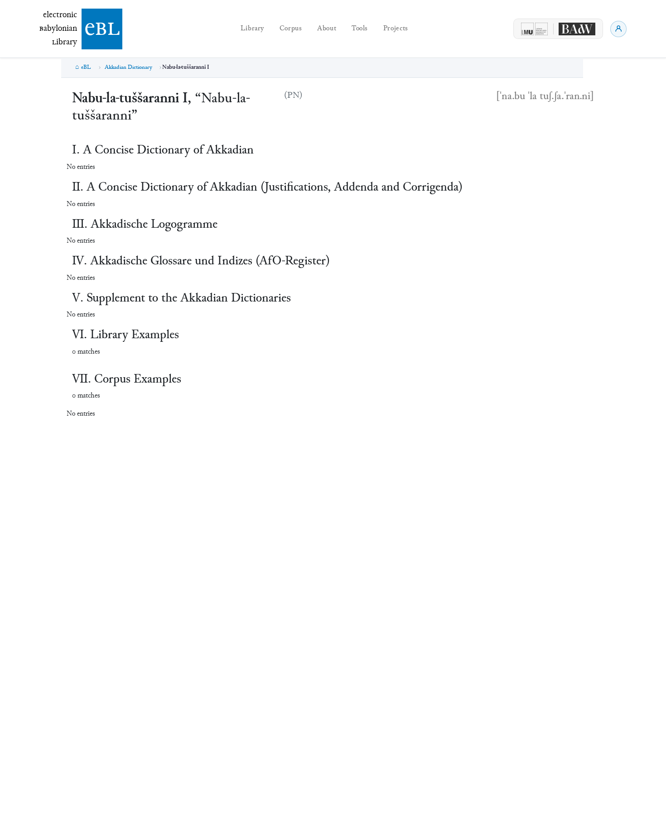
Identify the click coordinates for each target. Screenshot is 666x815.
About (326, 29)
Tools (360, 29)
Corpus (291, 29)
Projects (395, 29)
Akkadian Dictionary (128, 67)
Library (252, 29)
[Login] (618, 29)
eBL (86, 67)
